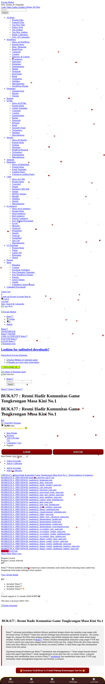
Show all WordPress (21, 42)
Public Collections (20, 34)
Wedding (16, 81)
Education (16, 61)
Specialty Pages (19, 128)
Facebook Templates (21, 270)
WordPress (11, 39)
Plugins (15, 93)
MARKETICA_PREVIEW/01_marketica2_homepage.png (26, 480)
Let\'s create (9, 367)
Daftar (52, 682)
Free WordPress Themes (22, 275)
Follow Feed (17, 27)
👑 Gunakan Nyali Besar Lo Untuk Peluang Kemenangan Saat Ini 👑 (52, 670)
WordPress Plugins (20, 86)
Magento (16, 226)
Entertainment (18, 66)
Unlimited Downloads (16, 287)
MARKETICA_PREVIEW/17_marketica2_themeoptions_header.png (31, 519)
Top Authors (17, 30)
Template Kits (18, 91)
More (9, 262)
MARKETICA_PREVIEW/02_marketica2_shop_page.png (27, 482)
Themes (15, 96)
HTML (10, 101)
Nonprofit (16, 71)
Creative (15, 54)
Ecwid (15, 223)
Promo (10, 682)
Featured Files (18, 22)
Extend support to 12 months (20, 596)
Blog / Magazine (19, 47)
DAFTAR (78, 452)
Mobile (15, 69)
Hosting (10, 98)
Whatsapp (73, 682)
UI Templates (12, 245)
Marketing (11, 162)
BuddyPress (17, 49)
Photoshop (16, 255)
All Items (10, 17)
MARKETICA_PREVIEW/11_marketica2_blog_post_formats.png (30, 504)
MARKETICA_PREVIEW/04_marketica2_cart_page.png (26, 487)
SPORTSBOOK (8, 331)
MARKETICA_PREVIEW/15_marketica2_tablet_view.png (27, 514)
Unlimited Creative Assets (23, 284)
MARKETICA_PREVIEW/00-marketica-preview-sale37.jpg (27, 477)
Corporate (16, 52)
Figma (15, 250)
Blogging (16, 265)
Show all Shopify (19, 140)
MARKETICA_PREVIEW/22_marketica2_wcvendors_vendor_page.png (33, 531)
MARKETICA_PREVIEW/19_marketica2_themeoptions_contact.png (31, 524)
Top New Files (18, 25)
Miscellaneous (18, 83)
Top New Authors (20, 32)
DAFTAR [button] (13, 551)
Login (32, 682)
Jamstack (10, 159)
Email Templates (19, 169)
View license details (9, 575)
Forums (15, 277)
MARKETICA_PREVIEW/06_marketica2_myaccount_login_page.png (32, 492)
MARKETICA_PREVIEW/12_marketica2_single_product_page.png (31, 507)
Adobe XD (17, 253)
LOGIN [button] (5, 551)
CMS (9, 177)
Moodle (15, 196)
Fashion (15, 145)
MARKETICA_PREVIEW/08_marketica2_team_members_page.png (31, 497)
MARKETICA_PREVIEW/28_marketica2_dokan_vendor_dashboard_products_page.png (40, 546)
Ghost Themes (18, 280)
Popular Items (18, 44)
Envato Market (7, 2)
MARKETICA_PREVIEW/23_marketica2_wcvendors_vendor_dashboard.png (35, 534)
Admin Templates (19, 108)
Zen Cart (16, 240)
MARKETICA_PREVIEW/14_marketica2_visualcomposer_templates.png (33, 512)
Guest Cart (5, 292)
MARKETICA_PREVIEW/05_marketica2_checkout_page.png (28, 490)
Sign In (27, 296)
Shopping (16, 147)
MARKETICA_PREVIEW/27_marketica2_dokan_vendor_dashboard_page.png (36, 544)
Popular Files (17, 20)
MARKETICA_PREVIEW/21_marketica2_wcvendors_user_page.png (32, 529)
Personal (15, 123)
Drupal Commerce (20, 218)
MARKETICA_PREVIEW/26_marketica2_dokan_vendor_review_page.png (34, 541)
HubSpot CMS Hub (20, 189)
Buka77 (4, 329)
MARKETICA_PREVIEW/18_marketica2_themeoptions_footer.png (31, 522)
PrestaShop (17, 230)
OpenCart (16, 228)
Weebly (15, 201)
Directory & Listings (21, 57)
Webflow (16, 199)
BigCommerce (18, 216)
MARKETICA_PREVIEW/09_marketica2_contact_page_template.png (32, 499)
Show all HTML (19, 103)
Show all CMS (18, 179)
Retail (14, 76)
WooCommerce (19, 213)
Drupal (15, 186)
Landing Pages (18, 172)
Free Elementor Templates (23, 272)
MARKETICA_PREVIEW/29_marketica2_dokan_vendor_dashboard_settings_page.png (40, 548)
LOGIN (26, 452)
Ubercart (16, 235)
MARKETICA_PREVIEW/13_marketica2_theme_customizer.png (30, 509)
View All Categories (21, 37)
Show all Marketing (20, 164)
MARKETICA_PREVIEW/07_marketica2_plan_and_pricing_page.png (32, 495)
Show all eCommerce (21, 208)
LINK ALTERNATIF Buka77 (14, 336)
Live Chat (94, 682)
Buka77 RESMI (8, 334)
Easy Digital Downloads (22, 221)
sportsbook (55, 656)
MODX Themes (19, 194)
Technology (17, 79)
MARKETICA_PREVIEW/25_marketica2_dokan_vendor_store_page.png (33, 539)
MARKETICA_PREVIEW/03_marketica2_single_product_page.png (31, 485)
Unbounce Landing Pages (23, 174)
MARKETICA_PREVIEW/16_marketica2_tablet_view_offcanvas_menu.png (35, 517)
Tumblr (15, 282)
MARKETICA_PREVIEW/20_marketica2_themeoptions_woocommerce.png (35, 526)
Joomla (15, 191)
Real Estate (17, 74)
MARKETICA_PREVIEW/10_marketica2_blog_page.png (26, 502)
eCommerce (17, 59)
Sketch (15, 257)
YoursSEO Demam (12, 423)
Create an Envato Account (12, 296)
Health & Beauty (19, 150)
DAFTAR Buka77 (9, 339)
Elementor (16, 64)
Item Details (12, 433)
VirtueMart (16, 238)
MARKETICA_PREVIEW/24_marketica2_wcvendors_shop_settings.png (33, 536)
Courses (15, 267)
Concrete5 (16, 184)
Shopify (10, 137)
